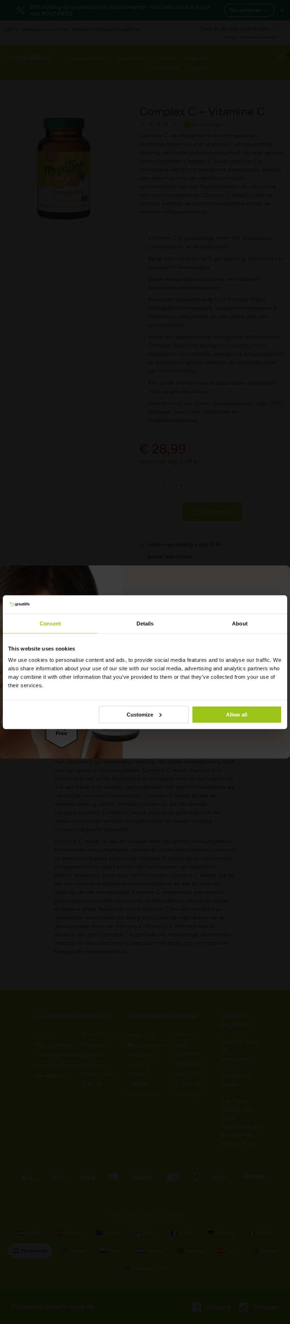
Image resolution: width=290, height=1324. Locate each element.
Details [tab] (145, 624)
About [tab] (240, 624)
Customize (140, 714)
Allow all (236, 714)
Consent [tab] (50, 624)
